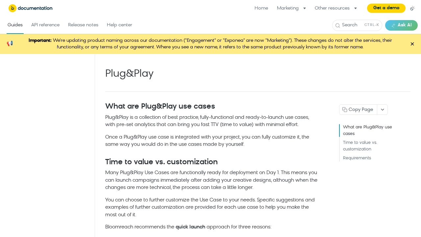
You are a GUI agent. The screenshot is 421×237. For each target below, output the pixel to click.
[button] (386, 8)
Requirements (357, 158)
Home (261, 8)
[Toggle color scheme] (412, 8)
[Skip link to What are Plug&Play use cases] (101, 107)
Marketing (288, 8)
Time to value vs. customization (360, 146)
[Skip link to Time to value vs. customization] (101, 162)
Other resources (332, 8)
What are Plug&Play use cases (367, 130)
